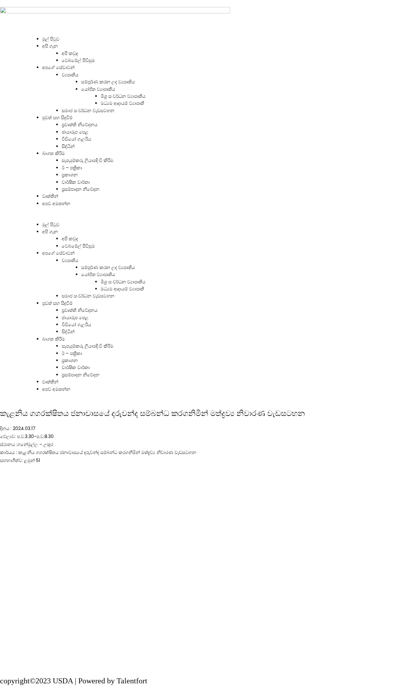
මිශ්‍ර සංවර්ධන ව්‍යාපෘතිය (123, 96)
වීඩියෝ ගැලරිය (76, 139)
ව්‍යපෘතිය (70, 75)
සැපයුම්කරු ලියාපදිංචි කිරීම (87, 160)
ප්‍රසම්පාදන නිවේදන (80, 189)
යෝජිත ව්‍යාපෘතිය (98, 89)
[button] (204, 217)
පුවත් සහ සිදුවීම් (57, 117)
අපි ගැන (50, 46)
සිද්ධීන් (68, 146)
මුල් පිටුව (50, 39)
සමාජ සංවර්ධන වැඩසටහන (88, 110)
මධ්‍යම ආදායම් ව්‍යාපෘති (122, 103)
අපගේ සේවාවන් (58, 67)
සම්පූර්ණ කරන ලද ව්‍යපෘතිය (108, 82)
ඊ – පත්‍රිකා (72, 168)
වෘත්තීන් (50, 196)
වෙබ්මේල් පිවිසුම (78, 60)
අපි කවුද (70, 53)
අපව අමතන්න (56, 203)
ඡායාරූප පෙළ (75, 132)
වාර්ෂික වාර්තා (76, 182)
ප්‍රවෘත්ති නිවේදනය (79, 124)
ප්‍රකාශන (70, 175)
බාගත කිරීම (53, 153)
